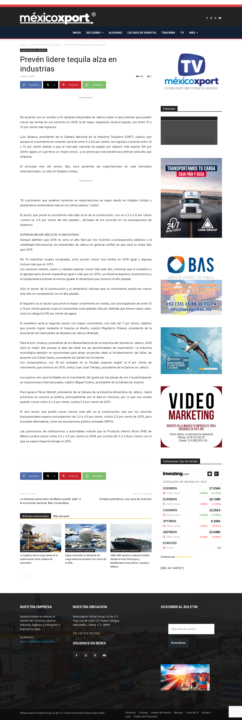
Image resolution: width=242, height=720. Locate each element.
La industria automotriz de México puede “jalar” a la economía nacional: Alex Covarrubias (50, 501)
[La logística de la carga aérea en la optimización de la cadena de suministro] (40, 538)
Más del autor (61, 516)
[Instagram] (211, 18)
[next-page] (28, 574)
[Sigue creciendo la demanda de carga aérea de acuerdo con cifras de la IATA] (85, 538)
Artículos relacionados (35, 516)
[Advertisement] (86, 105)
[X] (215, 18)
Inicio (23, 44)
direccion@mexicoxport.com (37, 641)
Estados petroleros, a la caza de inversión (126, 499)
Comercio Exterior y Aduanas (44, 44)
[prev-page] (22, 574)
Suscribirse (178, 642)
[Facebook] (207, 18)
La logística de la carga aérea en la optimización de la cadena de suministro (39, 559)
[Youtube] (220, 18)
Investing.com (183, 556)
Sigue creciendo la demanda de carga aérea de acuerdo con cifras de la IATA (85, 559)
